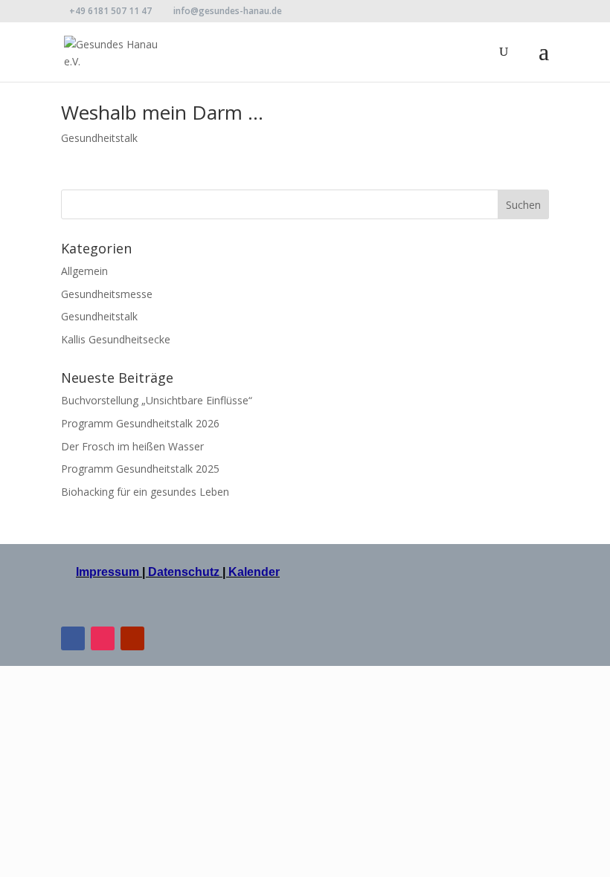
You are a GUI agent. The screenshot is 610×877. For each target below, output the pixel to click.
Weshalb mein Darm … (162, 112)
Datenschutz (183, 572)
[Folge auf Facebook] (73, 638)
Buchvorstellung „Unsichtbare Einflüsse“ (156, 400)
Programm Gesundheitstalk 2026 (140, 423)
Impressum (109, 572)
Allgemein (84, 271)
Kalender (254, 572)
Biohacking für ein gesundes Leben (145, 492)
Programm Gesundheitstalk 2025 (140, 469)
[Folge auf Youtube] (132, 638)
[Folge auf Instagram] (103, 638)
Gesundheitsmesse (106, 294)
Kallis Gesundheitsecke (115, 339)
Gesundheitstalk (99, 138)
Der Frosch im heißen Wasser (132, 446)
